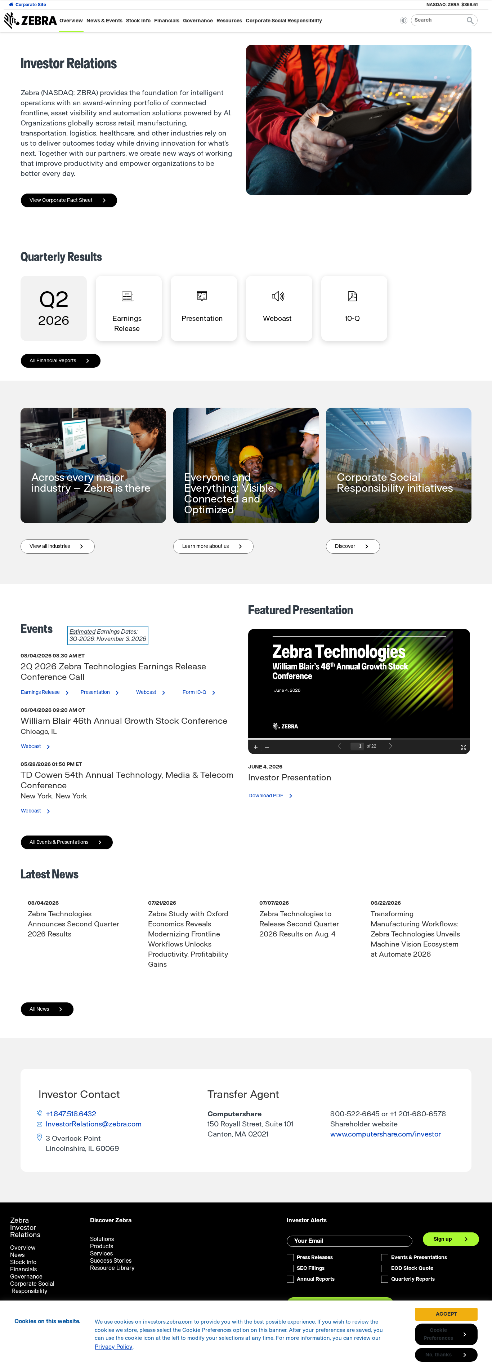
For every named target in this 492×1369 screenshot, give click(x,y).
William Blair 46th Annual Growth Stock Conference (124, 721)
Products (101, 1246)
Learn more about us (214, 549)
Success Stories (110, 1261)
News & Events (104, 20)
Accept (446, 1314)
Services (101, 1254)
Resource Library (112, 1268)
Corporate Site (30, 5)
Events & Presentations (419, 1257)
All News (39, 1009)
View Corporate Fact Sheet (61, 200)
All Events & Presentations (59, 842)
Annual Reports (316, 1279)
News (17, 1255)
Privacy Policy (114, 1347)
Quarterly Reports (413, 1279)
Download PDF (275, 798)
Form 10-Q (204, 693)
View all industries (59, 549)
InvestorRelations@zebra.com (94, 1124)
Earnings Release (50, 693)
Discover (354, 549)
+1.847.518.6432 (71, 1114)
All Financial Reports (53, 360)
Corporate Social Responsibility (284, 20)
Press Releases (315, 1257)
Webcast (155, 693)
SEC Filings (311, 1268)
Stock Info (138, 20)
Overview (71, 20)
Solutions (102, 1239)
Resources (229, 20)
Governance (198, 20)
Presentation (105, 693)
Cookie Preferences (438, 1334)
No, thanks (438, 1354)
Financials (166, 20)
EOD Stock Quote (412, 1268)
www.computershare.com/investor (385, 1134)
